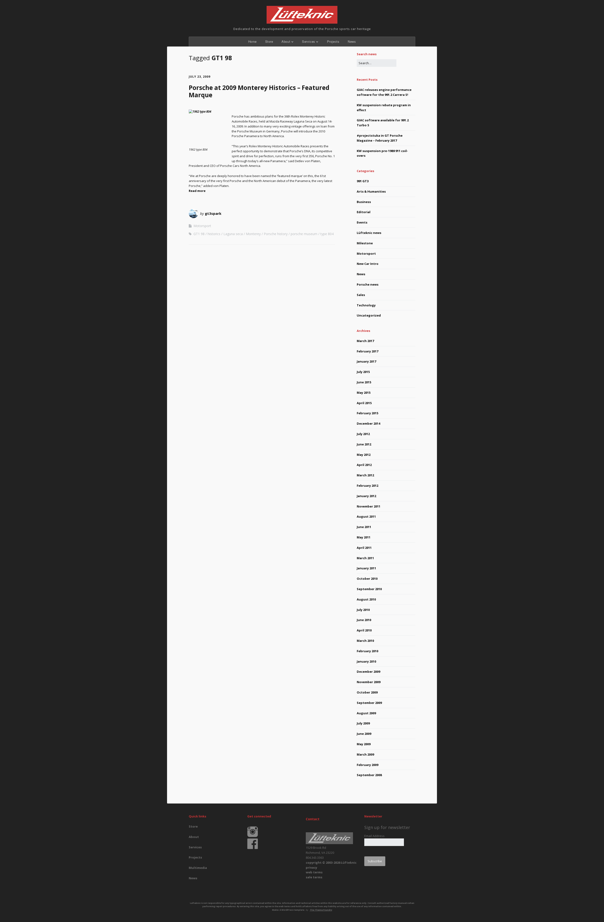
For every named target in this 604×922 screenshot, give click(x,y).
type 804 (327, 234)
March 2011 (365, 558)
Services (308, 41)
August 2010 (366, 599)
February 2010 (367, 651)
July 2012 (363, 434)
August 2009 (366, 713)
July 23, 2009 (199, 77)
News (352, 41)
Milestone (365, 243)
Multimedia (198, 868)
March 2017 (365, 341)
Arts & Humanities (371, 191)
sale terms (314, 877)
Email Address (374, 836)
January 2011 (366, 568)
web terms (314, 872)
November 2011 (368, 506)
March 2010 (365, 641)
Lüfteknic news (369, 233)
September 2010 (369, 589)
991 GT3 (363, 181)
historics (214, 234)
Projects (333, 41)
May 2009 (363, 744)
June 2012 (364, 444)
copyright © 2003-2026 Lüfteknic (331, 862)
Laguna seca (233, 234)
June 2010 (364, 620)
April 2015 (364, 403)
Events (362, 222)
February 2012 (367, 485)
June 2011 (364, 527)
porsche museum (304, 234)
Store (269, 41)
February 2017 (367, 351)
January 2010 (366, 661)
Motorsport (202, 226)
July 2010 (363, 610)
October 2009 (367, 692)
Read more (197, 191)
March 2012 (365, 475)
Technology (366, 305)
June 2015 (364, 382)
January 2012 (366, 496)
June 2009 (364, 734)
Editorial (363, 212)
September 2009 (369, 703)
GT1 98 (199, 234)
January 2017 (366, 361)
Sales (361, 295)
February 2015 (367, 413)
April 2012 (364, 465)
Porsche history (276, 234)
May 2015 (363, 392)
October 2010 (367, 578)
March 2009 (365, 754)
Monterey (253, 234)
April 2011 (364, 548)
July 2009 (363, 723)
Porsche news (367, 284)
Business (364, 202)
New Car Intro (367, 264)
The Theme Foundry (321, 909)
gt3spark (213, 213)
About (285, 41)
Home (252, 41)
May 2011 (363, 537)
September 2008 (369, 775)
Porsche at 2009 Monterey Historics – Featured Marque (259, 91)
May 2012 (363, 455)
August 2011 (366, 516)
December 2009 (368, 671)
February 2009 (367, 765)
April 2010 (364, 630)
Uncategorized (369, 315)
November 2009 (368, 682)
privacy (311, 867)
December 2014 (368, 423)
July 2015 (363, 372)
